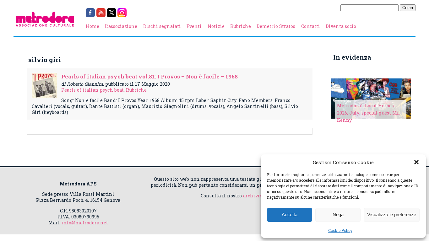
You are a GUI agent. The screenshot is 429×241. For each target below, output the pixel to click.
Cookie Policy (340, 230)
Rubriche (240, 26)
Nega (338, 214)
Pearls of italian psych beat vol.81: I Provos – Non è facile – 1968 (149, 76)
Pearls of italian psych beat (92, 90)
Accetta (289, 214)
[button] (416, 162)
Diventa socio (341, 26)
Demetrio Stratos (276, 26)
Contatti (310, 26)
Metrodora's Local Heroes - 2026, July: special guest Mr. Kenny (368, 113)
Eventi (194, 26)
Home (92, 26)
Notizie (216, 26)
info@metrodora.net (85, 223)
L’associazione (121, 26)
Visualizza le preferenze (391, 214)
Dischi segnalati (162, 26)
